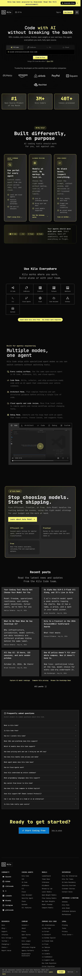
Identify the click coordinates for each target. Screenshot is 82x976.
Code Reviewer (27, 895)
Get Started (68, 12)
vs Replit (45, 950)
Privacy (65, 931)
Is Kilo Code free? (11, 730)
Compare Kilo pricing (40, 680)
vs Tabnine (46, 947)
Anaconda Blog (68, 3)
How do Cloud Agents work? (14, 767)
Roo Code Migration (49, 963)
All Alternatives (48, 925)
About (24, 928)
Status (5, 947)
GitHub (7, 881)
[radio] (14, 47)
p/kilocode (9, 910)
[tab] (14, 425)
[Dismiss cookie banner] (77, 972)
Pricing (65, 925)
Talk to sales (57, 830)
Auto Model (66, 908)
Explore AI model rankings (20, 680)
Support (4, 931)
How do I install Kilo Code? (15, 736)
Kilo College (7, 938)
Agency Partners (28, 950)
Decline (70, 972)
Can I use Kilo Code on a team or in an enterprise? (24, 799)
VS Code (24, 882)
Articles (5, 935)
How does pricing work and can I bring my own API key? (25, 752)
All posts (39, 686)
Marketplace (66, 914)
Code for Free (40, 58)
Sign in (58, 12)
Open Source (26, 935)
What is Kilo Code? (11, 725)
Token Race (46, 879)
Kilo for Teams (67, 879)
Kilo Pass (65, 905)
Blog (4, 928)
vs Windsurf (46, 935)
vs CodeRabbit (47, 957)
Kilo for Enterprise (69, 876)
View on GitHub (63, 217)
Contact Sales (67, 892)
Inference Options (69, 911)
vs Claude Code (47, 941)
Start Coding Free (35, 830)
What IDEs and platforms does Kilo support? (21, 741)
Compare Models (47, 908)
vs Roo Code (46, 928)
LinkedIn (8, 896)
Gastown (24, 904)
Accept (61, 972)
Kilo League (26, 941)
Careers (25, 925)
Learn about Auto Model (21, 519)
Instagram (9, 905)
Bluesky (8, 900)
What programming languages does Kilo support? (22, 778)
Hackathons (26, 944)
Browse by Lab (47, 889)
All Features (26, 908)
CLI (23, 889)
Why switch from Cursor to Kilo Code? (18, 783)
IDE (23, 879)
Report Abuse (6, 950)
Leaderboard (46, 876)
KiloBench (45, 885)
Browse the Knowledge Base (61, 680)
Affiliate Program (28, 947)
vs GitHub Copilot (49, 938)
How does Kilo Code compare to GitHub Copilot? (22, 788)
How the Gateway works (40, 216)
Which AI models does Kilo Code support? (19, 746)
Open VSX (50, 61)
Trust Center (67, 935)
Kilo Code (25, 876)
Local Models (47, 892)
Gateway (65, 902)
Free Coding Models (49, 898)
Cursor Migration (48, 966)
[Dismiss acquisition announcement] (77, 3)
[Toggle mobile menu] (77, 12)
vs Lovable (46, 954)
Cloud (24, 892)
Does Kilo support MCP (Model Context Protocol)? (23, 794)
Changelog (6, 944)
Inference (45, 882)
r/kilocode (9, 886)
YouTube (5, 941)
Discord (8, 877)
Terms (64, 928)
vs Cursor (45, 931)
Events (24, 938)
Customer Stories (68, 889)
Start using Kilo (14, 217)
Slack (24, 901)
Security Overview (69, 885)
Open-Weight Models (49, 895)
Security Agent (27, 898)
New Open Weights (48, 901)
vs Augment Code (48, 960)
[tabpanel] (40, 446)
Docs (3, 925)
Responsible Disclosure (26, 955)
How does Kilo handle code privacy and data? (21, 757)
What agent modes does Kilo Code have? (19, 762)
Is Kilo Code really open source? (17, 804)
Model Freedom (47, 904)
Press (24, 931)
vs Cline (45, 944)
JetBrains (25, 885)
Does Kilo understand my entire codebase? (20, 773)
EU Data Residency (69, 882)
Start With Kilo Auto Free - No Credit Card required (40, 320)
